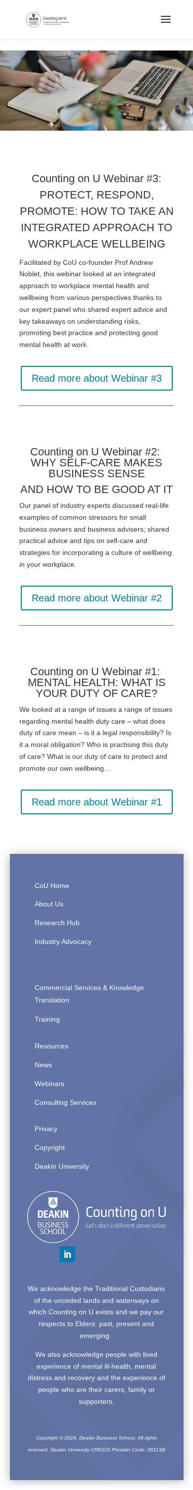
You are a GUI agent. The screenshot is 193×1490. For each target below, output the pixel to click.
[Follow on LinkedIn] (67, 1254)
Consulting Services (65, 1102)
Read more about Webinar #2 (97, 598)
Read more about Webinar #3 (97, 378)
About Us (49, 904)
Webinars (49, 1084)
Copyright (50, 1147)
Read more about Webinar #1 (97, 801)
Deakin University (62, 1166)
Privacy (46, 1129)
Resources (51, 1046)
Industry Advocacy (63, 941)
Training (47, 1019)
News (43, 1065)
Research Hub (57, 923)
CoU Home (52, 886)
